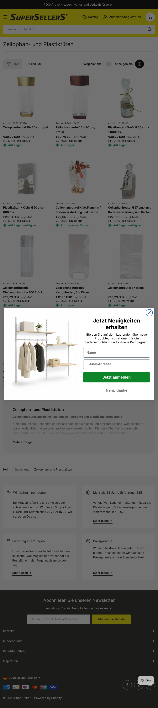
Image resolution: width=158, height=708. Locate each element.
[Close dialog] (149, 312)
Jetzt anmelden (117, 377)
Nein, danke (116, 390)
